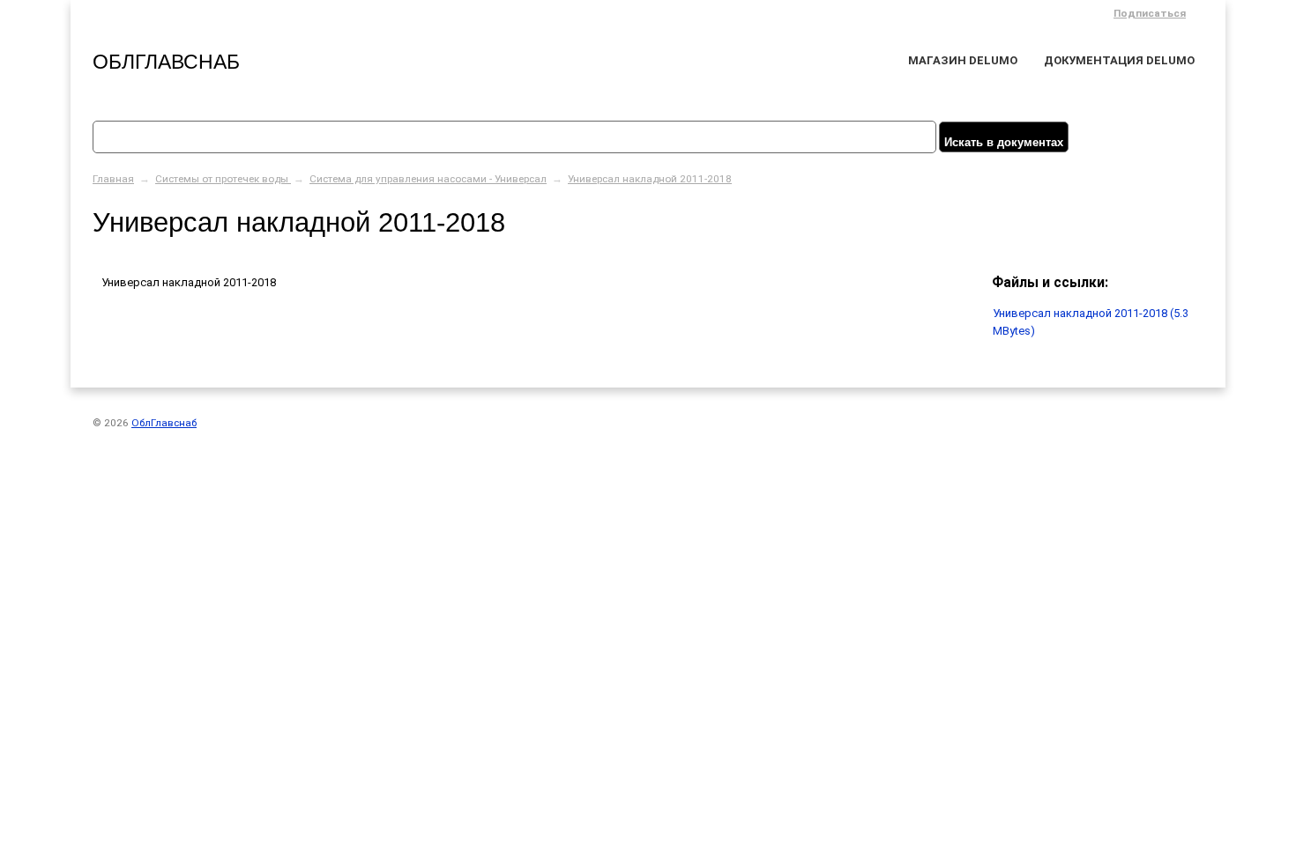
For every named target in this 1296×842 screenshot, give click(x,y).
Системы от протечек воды (223, 179)
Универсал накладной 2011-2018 (650, 179)
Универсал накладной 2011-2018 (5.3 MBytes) (1090, 322)
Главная (113, 179)
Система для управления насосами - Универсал (428, 179)
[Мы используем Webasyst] (1179, 425)
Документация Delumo (1119, 60)
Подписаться (1150, 13)
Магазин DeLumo (962, 60)
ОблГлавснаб (166, 61)
